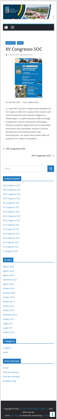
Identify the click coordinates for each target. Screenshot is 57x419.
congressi (11, 43)
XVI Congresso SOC (41, 155)
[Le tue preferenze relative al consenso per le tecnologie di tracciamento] (52, 414)
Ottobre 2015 (8, 310)
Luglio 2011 (8, 328)
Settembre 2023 (10, 279)
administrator (27, 55)
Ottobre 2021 (8, 288)
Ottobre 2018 (8, 297)
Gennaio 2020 (9, 293)
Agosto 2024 (8, 275)
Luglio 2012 (8, 323)
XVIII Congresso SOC (12, 216)
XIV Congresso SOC (15, 148)
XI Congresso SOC (11, 246)
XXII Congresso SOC (11, 198)
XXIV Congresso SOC (12, 189)
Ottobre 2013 (8, 319)
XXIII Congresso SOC (12, 194)
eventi (20, 43)
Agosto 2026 (8, 266)
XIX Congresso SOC (11, 211)
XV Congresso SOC (11, 229)
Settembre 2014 (10, 314)
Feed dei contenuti (11, 372)
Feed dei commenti (11, 376)
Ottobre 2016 (8, 306)
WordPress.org (9, 381)
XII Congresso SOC (11, 242)
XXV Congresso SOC (11, 185)
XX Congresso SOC (11, 207)
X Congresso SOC (10, 251)
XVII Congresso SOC (11, 220)
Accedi (5, 368)
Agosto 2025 (8, 271)
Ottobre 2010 (8, 332)
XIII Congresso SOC (11, 238)
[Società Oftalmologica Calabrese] (6, 27)
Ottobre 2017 (8, 301)
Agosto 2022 (8, 284)
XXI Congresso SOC (11, 203)
